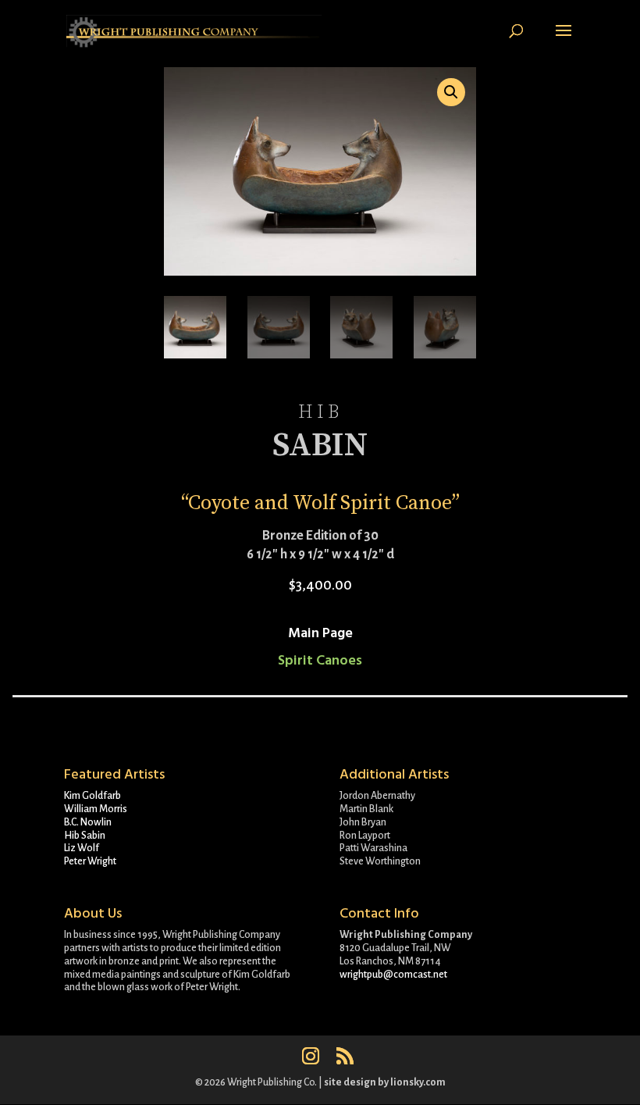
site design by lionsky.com (385, 1082)
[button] (451, 92)
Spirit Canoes (320, 660)
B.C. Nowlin (88, 822)
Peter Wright (90, 861)
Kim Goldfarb (92, 795)
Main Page (320, 633)
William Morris (95, 809)
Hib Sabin (84, 835)
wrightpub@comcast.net (393, 974)
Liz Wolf (81, 848)
